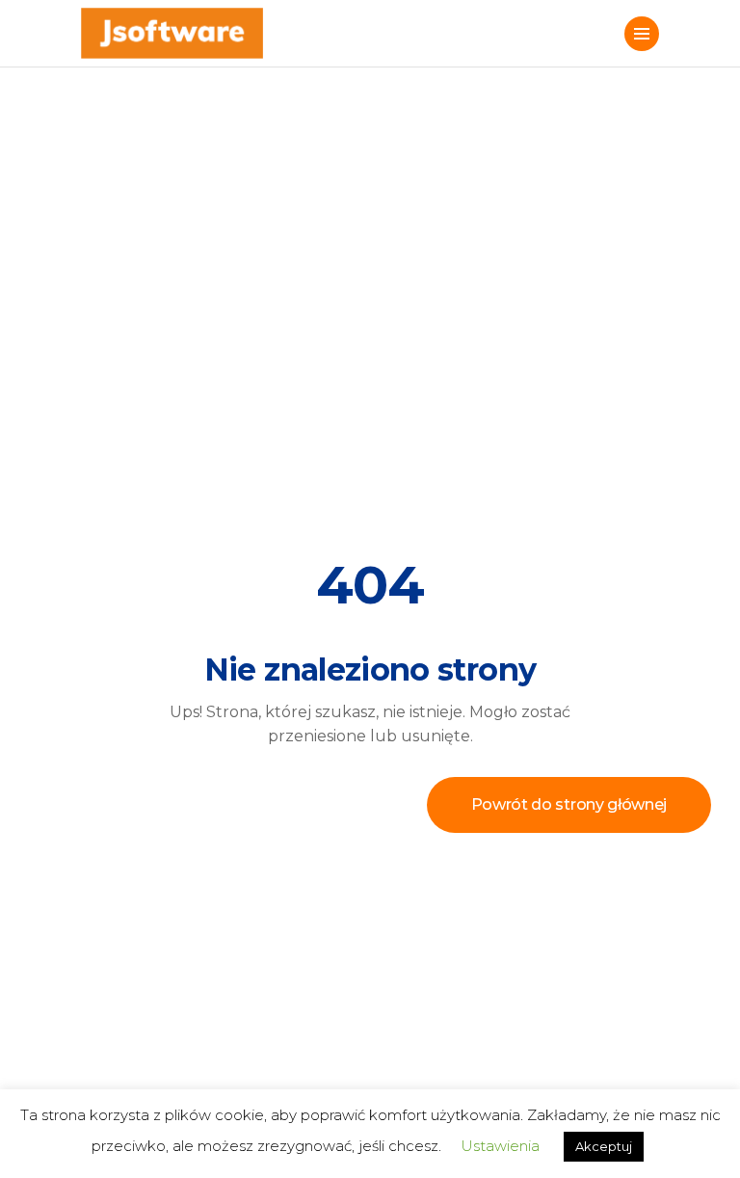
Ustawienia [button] (500, 1146)
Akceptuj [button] (603, 1146)
